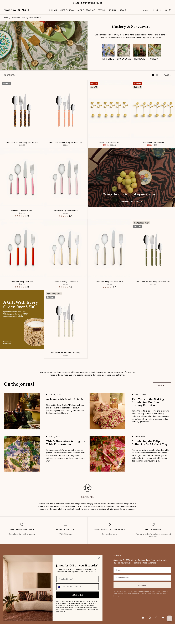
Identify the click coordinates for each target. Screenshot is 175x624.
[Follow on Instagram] (149, 617)
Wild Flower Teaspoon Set (153, 142)
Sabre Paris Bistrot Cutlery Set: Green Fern (153, 282)
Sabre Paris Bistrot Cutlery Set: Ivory (65, 352)
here (115, 534)
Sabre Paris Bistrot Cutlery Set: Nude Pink (66, 142)
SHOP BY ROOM (67, 10)
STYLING (102, 10)
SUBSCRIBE (77, 595)
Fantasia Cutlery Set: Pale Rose (65, 211)
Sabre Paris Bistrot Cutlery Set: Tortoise (22, 142)
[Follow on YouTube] (163, 617)
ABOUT (123, 10)
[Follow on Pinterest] (156, 617)
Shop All (53, 10)
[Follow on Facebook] (143, 617)
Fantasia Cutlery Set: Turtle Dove (109, 282)
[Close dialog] (99, 558)
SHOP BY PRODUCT (86, 10)
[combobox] (61, 587)
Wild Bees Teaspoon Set (109, 142)
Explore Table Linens (131, 201)
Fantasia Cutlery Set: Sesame (66, 282)
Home (6, 18)
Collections (15, 18)
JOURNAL (113, 10)
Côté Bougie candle (79, 3)
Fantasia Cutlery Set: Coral (22, 282)
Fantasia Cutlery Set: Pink (21, 211)
